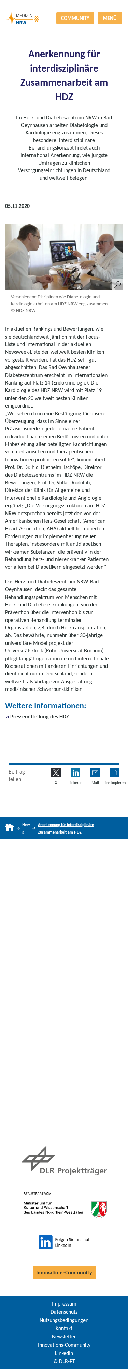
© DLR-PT (64, 1361)
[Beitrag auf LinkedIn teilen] (75, 772)
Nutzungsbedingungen (64, 1320)
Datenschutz (64, 1312)
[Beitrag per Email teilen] (95, 772)
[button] (114, 772)
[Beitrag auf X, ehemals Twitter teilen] (55, 772)
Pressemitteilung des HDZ (39, 716)
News (26, 828)
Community (75, 18)
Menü (110, 18)
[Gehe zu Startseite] (9, 829)
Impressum (64, 1303)
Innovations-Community (64, 1272)
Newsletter (64, 1336)
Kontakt (64, 1328)
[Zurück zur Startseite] (64, 6)
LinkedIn (64, 1353)
